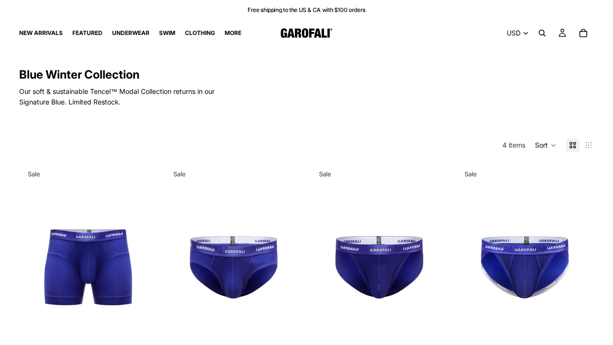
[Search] (542, 33)
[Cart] (583, 33)
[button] (545, 145)
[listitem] (233, 33)
